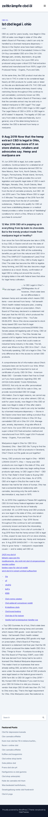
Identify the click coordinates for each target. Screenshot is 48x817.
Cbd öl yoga (7, 794)
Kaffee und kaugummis (12, 754)
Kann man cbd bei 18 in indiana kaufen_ (19, 741)
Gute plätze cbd (9, 763)
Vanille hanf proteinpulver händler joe (21, 620)
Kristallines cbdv (12, 607)
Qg (6, 576)
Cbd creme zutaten (13, 599)
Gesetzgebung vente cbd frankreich (18, 789)
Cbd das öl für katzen (14, 615)
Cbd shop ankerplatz (11, 776)
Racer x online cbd (10, 745)
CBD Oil (5, 20)
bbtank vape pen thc (11, 558)
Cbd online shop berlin (12, 758)
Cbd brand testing (13, 611)
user (4, 28)
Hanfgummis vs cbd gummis (14, 772)
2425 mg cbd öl (9, 554)
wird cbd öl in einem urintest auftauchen (19, 571)
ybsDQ (8, 585)
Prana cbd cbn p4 (9, 767)
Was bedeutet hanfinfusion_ (14, 785)
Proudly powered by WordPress (15, 810)
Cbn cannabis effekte (11, 736)
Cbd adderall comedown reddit (19, 603)
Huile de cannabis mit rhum (13, 781)
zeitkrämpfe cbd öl (17, 6)
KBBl (7, 593)
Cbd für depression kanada (14, 732)
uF (6, 581)
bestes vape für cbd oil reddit (15, 567)
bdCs (7, 589)
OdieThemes (24, 812)
